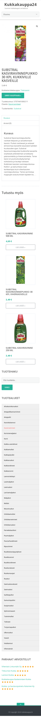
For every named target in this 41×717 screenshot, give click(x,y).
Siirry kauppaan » (13, 95)
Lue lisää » (20, 247)
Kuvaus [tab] (7, 118)
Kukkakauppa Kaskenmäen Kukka (16, 679)
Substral (17, 108)
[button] (37, 26)
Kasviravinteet (15, 104)
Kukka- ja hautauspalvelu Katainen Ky (18, 686)
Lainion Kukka (8, 675)
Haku (7, 387)
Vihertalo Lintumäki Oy (12, 666)
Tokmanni (25, 90)
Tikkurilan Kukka (9, 671)
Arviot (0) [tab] (7, 123)
